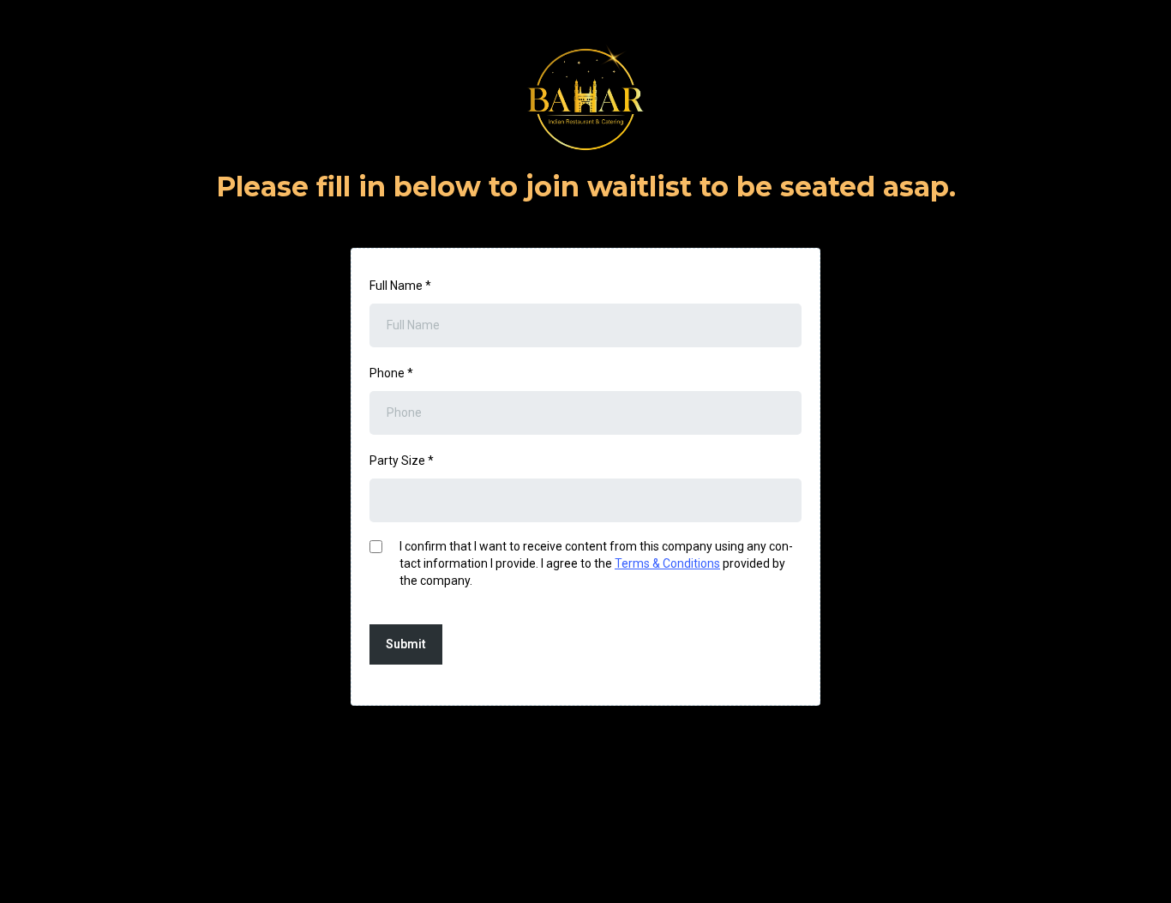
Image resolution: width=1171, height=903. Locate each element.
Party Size (401, 460)
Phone (391, 373)
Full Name (400, 285)
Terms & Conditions (667, 563)
